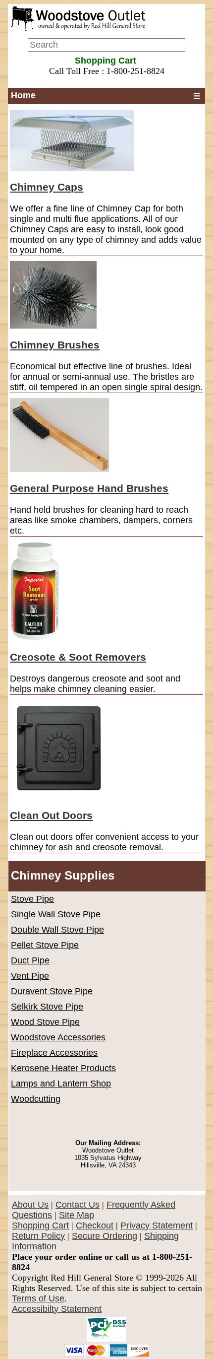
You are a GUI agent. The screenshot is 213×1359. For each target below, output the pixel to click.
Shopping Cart (40, 1225)
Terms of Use (38, 1298)
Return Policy (38, 1236)
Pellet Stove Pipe (45, 945)
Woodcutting (35, 1099)
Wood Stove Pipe (45, 1022)
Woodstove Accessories (58, 1037)
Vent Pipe (30, 976)
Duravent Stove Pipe (52, 991)
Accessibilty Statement (57, 1309)
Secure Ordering (104, 1236)
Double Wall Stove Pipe (57, 930)
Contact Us (77, 1205)
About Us (30, 1205)
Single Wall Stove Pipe (56, 914)
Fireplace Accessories (54, 1053)
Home (23, 95)
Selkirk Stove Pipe (47, 1007)
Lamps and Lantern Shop (61, 1083)
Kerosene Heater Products (63, 1068)
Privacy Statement (156, 1225)
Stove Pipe (32, 899)
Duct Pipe (30, 960)
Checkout (94, 1225)
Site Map (76, 1215)
